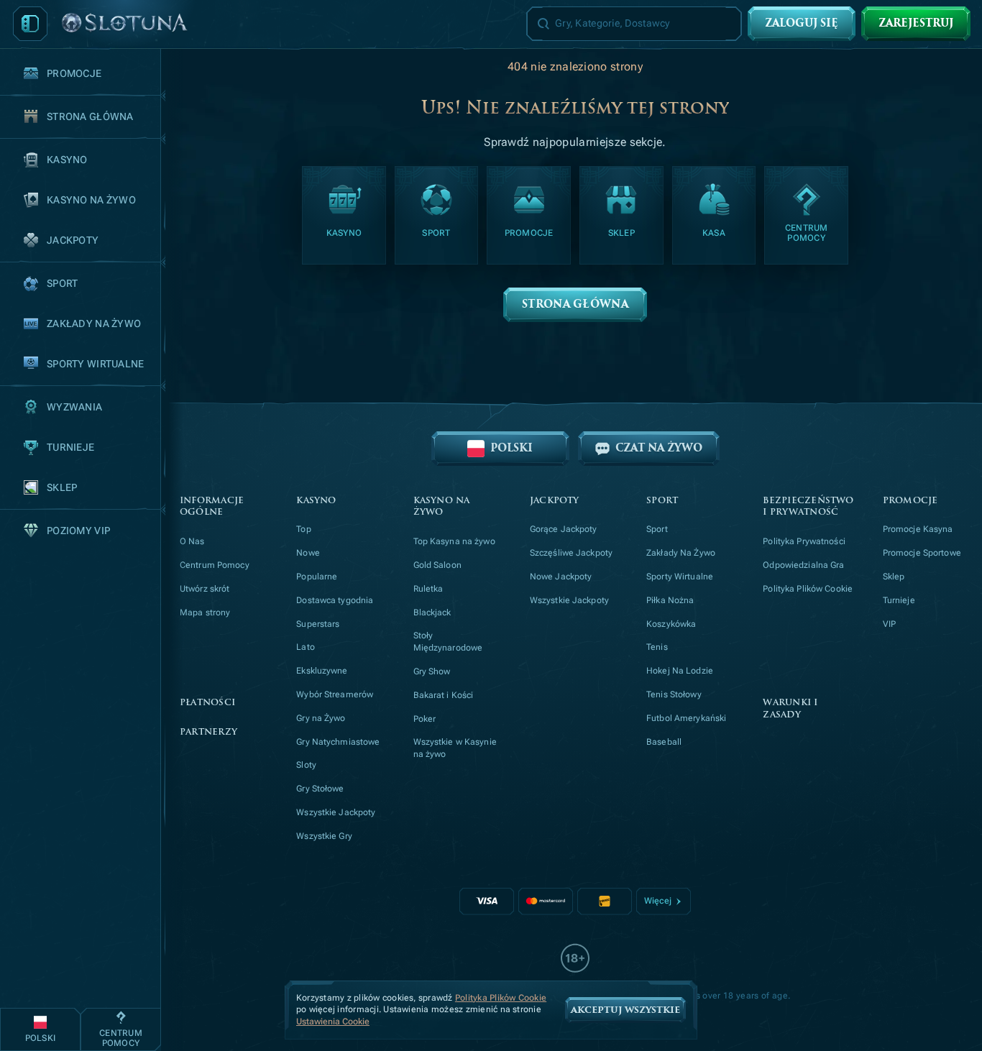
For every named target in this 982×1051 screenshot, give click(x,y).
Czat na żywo (658, 448)
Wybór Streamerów (334, 694)
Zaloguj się (801, 23)
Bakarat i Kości (443, 695)
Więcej (658, 901)
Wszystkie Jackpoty (335, 812)
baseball (664, 742)
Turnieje (899, 600)
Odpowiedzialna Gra (803, 565)
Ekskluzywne (321, 671)
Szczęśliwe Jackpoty (571, 553)
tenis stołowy (674, 694)
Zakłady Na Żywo (680, 553)
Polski (511, 448)
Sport (657, 529)
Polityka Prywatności (804, 541)
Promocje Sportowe (922, 553)
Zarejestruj (915, 23)
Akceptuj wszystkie (625, 1010)
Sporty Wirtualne (679, 577)
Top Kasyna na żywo (454, 541)
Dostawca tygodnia (334, 600)
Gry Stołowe (320, 789)
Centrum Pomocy (214, 565)
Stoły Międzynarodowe (448, 641)
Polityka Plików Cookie (808, 589)
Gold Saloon (437, 565)
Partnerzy (208, 732)
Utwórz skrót (204, 589)
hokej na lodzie (679, 671)
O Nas (192, 541)
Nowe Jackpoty (561, 577)
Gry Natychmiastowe (338, 742)
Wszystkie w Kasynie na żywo (455, 748)
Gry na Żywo (320, 718)
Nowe (307, 553)
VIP (889, 624)
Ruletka (428, 589)
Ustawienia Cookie (333, 1022)
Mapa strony (205, 612)
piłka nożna (670, 600)
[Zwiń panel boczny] (30, 23)
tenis (657, 647)
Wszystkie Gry (324, 836)
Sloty (306, 765)
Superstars (317, 624)
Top (303, 529)
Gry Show (432, 671)
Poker (424, 719)
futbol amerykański (686, 718)
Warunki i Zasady (790, 709)
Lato (305, 647)
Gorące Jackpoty (563, 529)
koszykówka (671, 624)
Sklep (894, 577)
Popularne (316, 577)
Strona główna (575, 304)
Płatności (207, 703)
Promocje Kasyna (918, 529)
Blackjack (432, 612)
